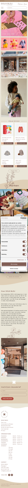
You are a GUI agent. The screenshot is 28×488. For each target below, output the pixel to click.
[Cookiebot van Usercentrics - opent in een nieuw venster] (20, 218)
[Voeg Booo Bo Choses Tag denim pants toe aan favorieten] (16, 143)
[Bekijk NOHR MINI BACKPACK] (21, 152)
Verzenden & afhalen (7, 424)
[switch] (24, 246)
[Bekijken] (14, 43)
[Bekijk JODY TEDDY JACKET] (7, 152)
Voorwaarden (5, 429)
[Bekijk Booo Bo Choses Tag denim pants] (21, 129)
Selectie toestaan (14, 268)
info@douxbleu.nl (6, 471)
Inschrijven (7, 398)
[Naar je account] (18, 4)
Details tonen (20, 259)
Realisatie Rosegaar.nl (5, 485)
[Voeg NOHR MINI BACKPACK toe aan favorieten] (16, 166)
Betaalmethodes (6, 425)
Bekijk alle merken (14, 276)
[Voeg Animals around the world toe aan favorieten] (2, 143)
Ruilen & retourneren (7, 427)
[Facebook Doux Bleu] (9, 475)
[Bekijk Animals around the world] (7, 129)
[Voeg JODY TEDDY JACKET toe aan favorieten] (2, 166)
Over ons (3, 422)
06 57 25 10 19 (5, 469)
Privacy (3, 430)
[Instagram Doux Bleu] (12, 475)
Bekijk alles (14, 171)
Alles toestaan (14, 264)
